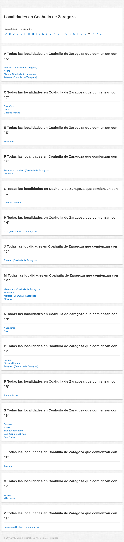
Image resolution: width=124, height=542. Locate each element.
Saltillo (7, 427)
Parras (7, 360)
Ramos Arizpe (11, 395)
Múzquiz (8, 299)
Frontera (8, 173)
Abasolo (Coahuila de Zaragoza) (20, 67)
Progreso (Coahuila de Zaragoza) (21, 366)
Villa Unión (9, 498)
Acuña (7, 70)
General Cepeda (12, 202)
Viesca (7, 495)
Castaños (9, 106)
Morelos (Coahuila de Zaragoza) (20, 295)
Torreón (8, 466)
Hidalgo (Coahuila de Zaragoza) (20, 231)
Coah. (7, 109)
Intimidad (54, 538)
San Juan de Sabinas (15, 434)
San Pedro (9, 437)
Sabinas (8, 424)
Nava (6, 331)
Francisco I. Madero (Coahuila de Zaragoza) (26, 170)
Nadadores (9, 328)
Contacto (44, 538)
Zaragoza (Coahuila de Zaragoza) (21, 527)
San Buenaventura (13, 430)
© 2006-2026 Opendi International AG (21, 538)
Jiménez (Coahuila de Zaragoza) (20, 260)
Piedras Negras (12, 363)
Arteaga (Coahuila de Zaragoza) (20, 77)
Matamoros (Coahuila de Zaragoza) (22, 289)
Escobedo (9, 141)
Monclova (9, 292)
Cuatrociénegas (12, 112)
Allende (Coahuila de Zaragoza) (20, 74)
